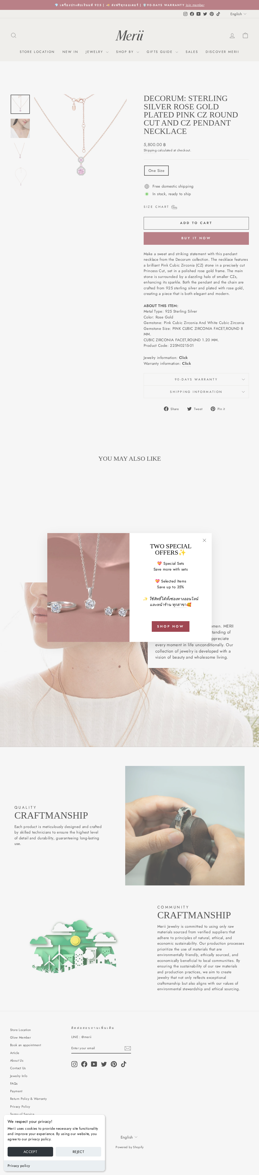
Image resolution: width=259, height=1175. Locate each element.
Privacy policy (19, 1165)
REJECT (78, 1151)
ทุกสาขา (179, 604)
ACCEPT (30, 1151)
